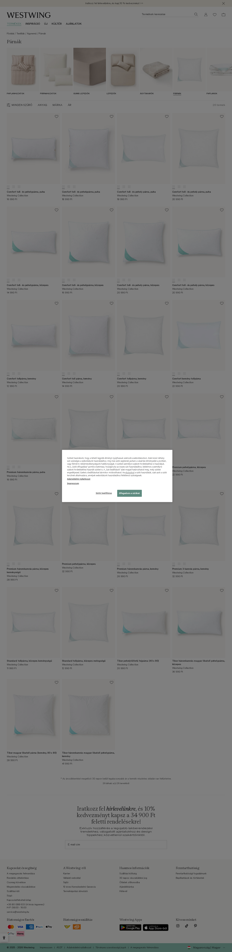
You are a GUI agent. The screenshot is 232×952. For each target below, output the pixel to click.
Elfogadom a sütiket (129, 493)
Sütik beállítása (104, 493)
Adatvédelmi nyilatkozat (78, 479)
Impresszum (73, 483)
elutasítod (129, 472)
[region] (117, 476)
